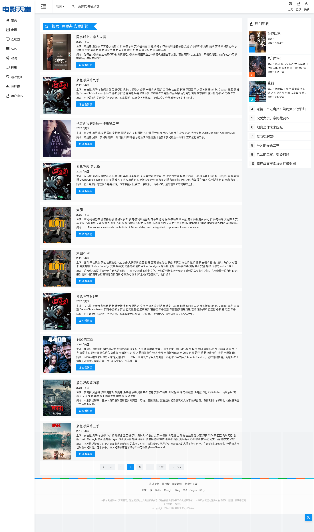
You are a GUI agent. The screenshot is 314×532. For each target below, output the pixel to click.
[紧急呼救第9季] (57, 311)
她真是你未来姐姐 (270, 127)
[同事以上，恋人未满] (57, 52)
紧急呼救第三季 (87, 426)
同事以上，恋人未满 (91, 36)
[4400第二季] (57, 354)
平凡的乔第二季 (268, 145)
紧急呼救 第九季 (88, 166)
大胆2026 (83, 253)
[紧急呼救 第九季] (57, 181)
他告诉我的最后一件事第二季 (97, 123)
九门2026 (274, 58)
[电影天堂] (17, 9)
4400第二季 (84, 339)
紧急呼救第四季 (87, 382)
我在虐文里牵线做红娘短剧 (276, 163)
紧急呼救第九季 (87, 80)
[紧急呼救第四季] (57, 398)
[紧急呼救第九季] (57, 95)
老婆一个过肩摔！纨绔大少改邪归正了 (283, 109)
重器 (270, 82)
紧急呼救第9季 (87, 296)
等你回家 (274, 33)
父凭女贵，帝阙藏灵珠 (273, 118)
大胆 (79, 209)
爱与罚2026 (265, 136)
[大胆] (57, 225)
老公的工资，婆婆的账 (273, 154)
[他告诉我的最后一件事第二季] (57, 138)
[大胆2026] (57, 268)
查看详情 (86, 64)
